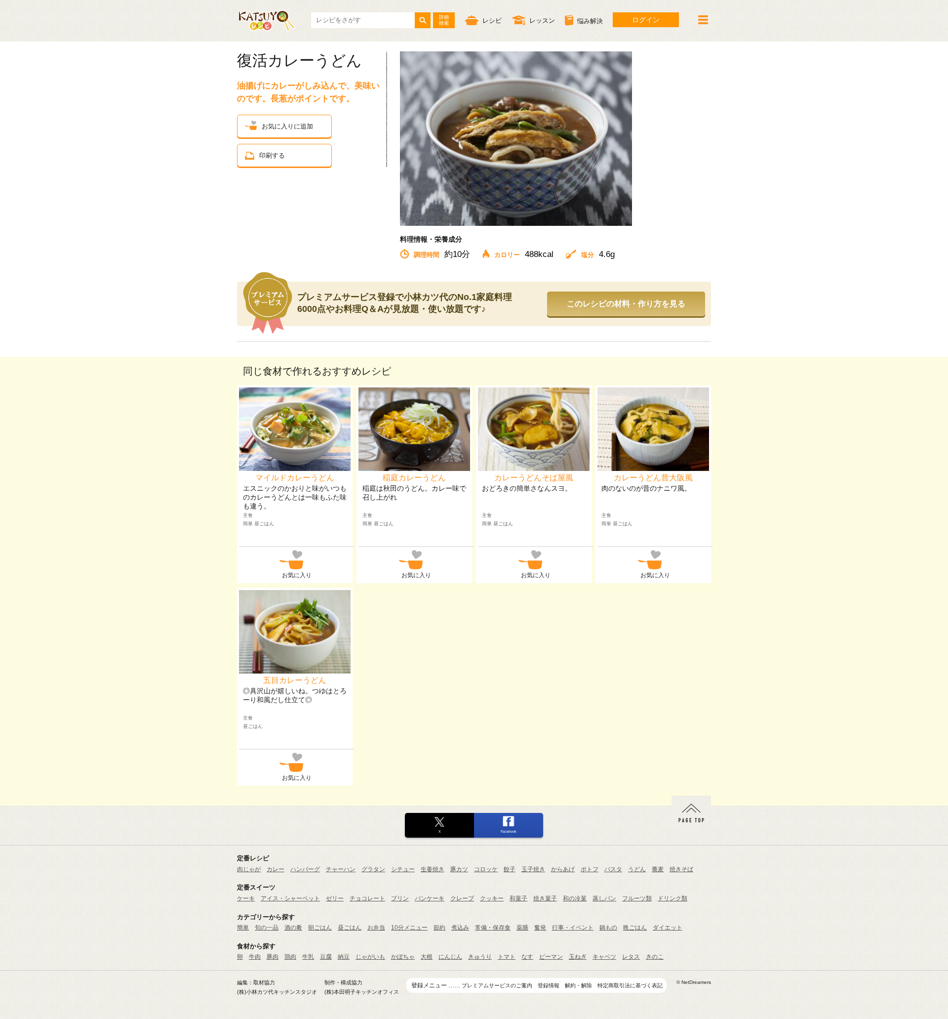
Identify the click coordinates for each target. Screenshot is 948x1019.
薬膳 (522, 927)
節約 (439, 927)
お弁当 (376, 927)
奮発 (540, 927)
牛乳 (308, 956)
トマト (506, 956)
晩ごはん (635, 927)
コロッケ (486, 869)
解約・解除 (578, 985)
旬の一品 (266, 927)
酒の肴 (293, 927)
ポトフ (589, 869)
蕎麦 (658, 869)
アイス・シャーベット (290, 898)
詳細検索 (444, 20)
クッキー (492, 898)
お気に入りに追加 (287, 126)
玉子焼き (533, 869)
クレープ (462, 898)
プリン (400, 898)
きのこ (655, 956)
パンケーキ (429, 898)
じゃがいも (370, 956)
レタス (631, 956)
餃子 (509, 869)
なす (527, 956)
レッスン (542, 20)
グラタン (373, 869)
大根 (427, 956)
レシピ (492, 20)
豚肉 (272, 956)
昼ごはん (349, 927)
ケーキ (246, 898)
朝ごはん (320, 927)
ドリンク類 (672, 898)
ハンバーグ (305, 869)
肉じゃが (249, 869)
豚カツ (459, 869)
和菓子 (518, 898)
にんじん (450, 956)
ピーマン (551, 956)
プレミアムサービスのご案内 (497, 985)
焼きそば (681, 869)
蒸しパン (604, 898)
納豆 (344, 956)
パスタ (613, 869)
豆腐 (326, 956)
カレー (275, 869)
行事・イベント (572, 927)
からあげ (563, 869)
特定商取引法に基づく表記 (630, 985)
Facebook (508, 831)
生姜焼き (432, 869)
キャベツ (604, 956)
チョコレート (367, 898)
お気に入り (297, 575)
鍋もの (608, 927)
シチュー (403, 869)
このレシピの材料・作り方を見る (626, 303)
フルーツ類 (637, 898)
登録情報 (548, 985)
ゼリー (335, 898)
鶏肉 (290, 956)
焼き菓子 (545, 898)
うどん (637, 869)
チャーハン (341, 869)
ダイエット (667, 927)
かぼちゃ (403, 956)
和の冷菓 (575, 898)
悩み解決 (590, 21)
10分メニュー (409, 927)
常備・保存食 (493, 927)
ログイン (646, 20)
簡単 (243, 927)
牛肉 (255, 956)
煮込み (460, 927)
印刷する (272, 155)
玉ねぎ (578, 956)
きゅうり (480, 956)
